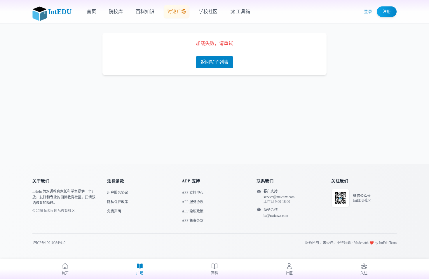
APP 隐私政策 (192, 211)
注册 (387, 11)
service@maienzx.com (279, 197)
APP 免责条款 (192, 221)
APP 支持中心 (192, 193)
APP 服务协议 (192, 202)
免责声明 (114, 211)
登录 (368, 11)
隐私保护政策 (117, 202)
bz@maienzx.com (276, 216)
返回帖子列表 (214, 62)
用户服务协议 (117, 193)
